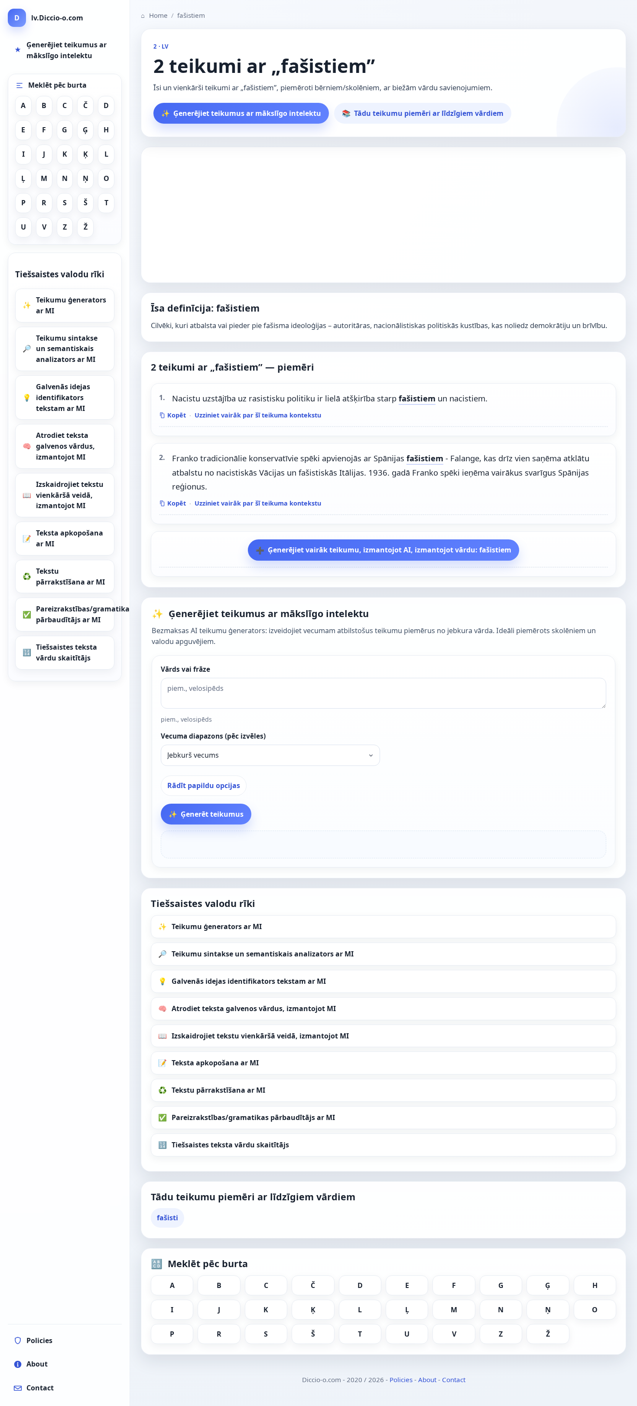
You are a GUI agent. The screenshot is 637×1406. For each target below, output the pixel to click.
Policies (401, 1379)
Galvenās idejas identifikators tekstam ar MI (63, 397)
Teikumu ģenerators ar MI (71, 305)
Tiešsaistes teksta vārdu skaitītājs (66, 652)
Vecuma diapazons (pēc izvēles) (213, 736)
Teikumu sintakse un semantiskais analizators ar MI (67, 349)
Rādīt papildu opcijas (203, 785)
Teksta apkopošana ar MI (69, 538)
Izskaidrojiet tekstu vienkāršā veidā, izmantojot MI (70, 495)
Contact (453, 1379)
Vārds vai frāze (185, 669)
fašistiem (417, 398)
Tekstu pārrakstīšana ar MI (70, 576)
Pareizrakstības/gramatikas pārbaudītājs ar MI (75, 614)
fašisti (167, 1217)
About (427, 1379)
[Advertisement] (383, 215)
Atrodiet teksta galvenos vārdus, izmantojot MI (65, 446)
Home (154, 15)
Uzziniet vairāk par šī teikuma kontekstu (258, 415)
